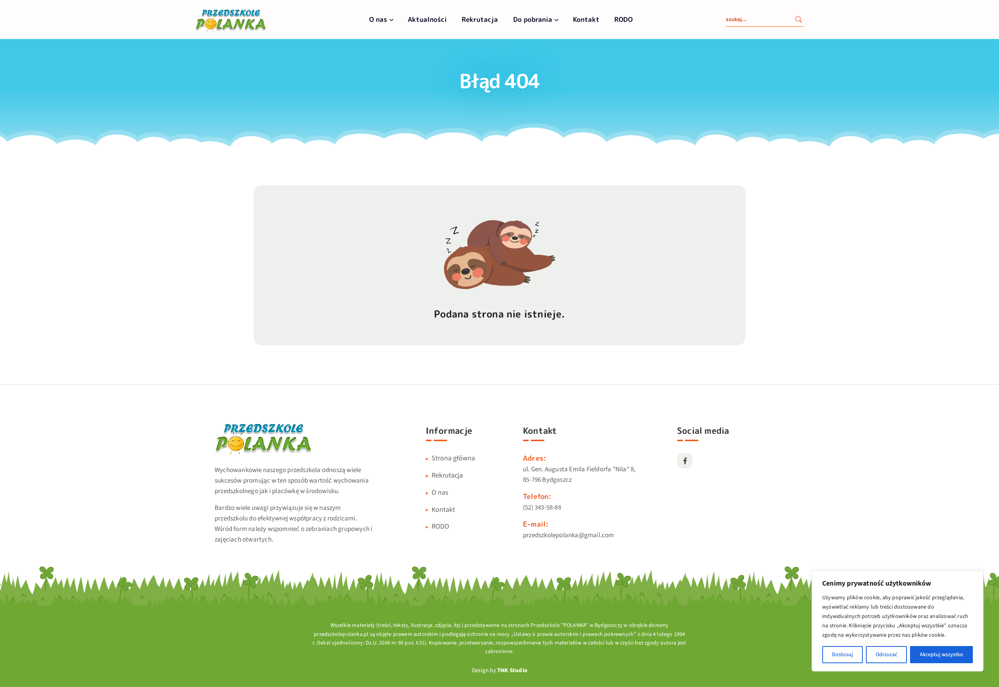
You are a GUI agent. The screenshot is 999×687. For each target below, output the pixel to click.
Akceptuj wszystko (941, 655)
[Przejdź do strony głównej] (231, 31)
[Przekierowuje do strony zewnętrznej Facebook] (685, 461)
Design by (499, 670)
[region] (897, 621)
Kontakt (586, 19)
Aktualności (427, 19)
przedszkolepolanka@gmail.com (568, 535)
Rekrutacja (480, 19)
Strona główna (453, 458)
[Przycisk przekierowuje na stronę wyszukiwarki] (798, 20)
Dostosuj (842, 655)
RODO (623, 19)
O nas (378, 19)
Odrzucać (886, 655)
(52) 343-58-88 (542, 507)
